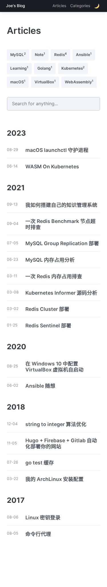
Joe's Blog (15, 6)
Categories (80, 5)
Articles (59, 5)
